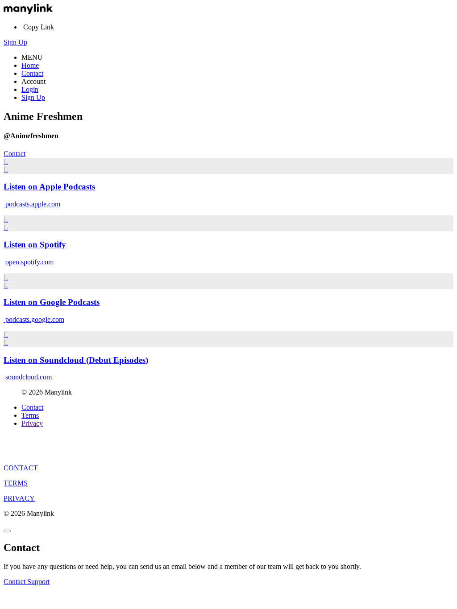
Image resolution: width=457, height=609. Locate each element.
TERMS (16, 483)
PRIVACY (19, 498)
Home (30, 65)
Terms (30, 415)
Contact (32, 73)
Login (29, 89)
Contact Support (27, 581)
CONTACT (21, 468)
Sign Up (15, 42)
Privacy (32, 423)
